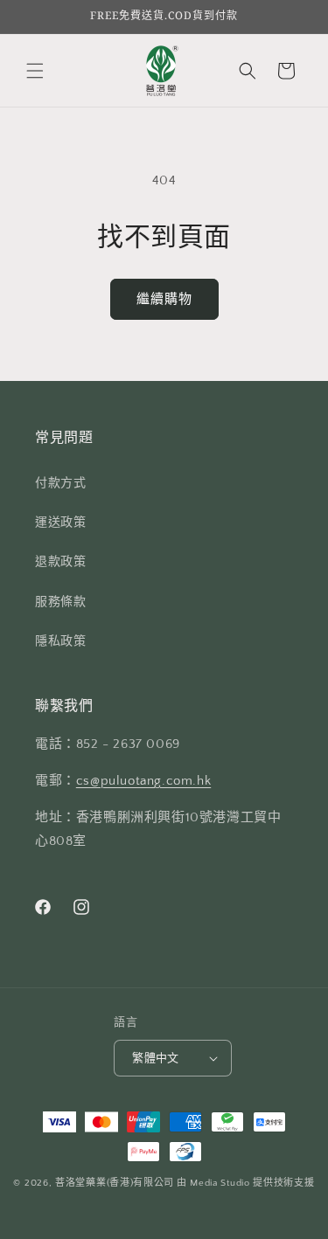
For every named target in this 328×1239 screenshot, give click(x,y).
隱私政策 (60, 641)
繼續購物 (164, 299)
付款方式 (60, 483)
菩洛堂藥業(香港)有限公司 (114, 1183)
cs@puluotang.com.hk (143, 780)
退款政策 (60, 562)
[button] (35, 71)
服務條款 (60, 602)
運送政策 (60, 523)
